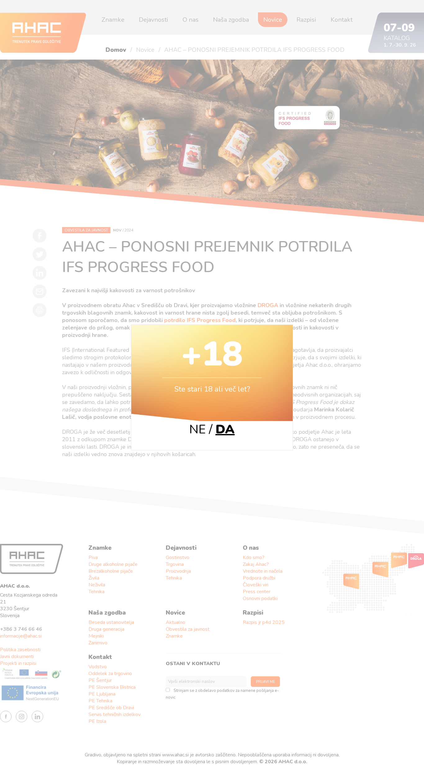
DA (225, 429)
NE (197, 429)
